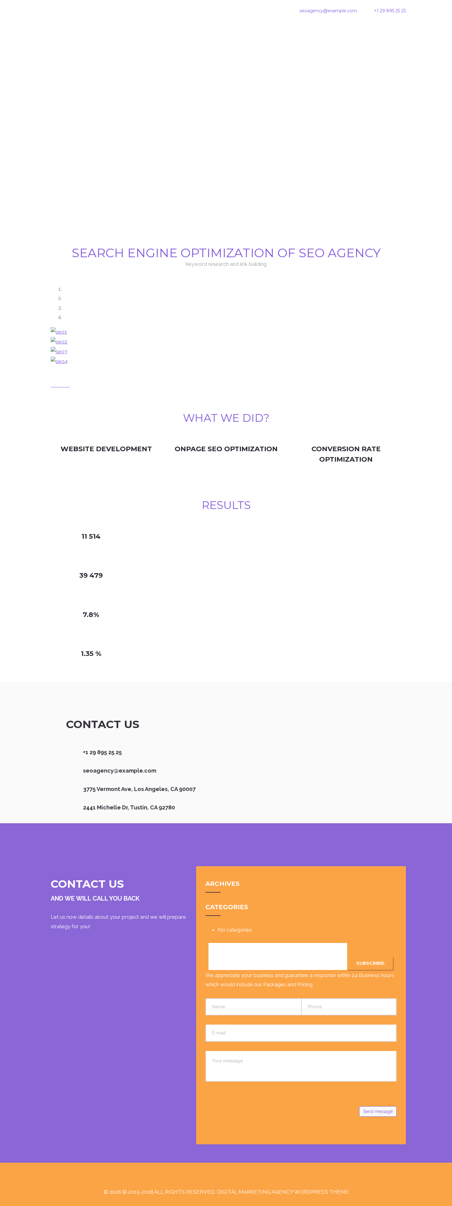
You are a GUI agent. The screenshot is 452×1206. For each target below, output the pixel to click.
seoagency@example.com (328, 11)
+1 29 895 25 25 (390, 11)
